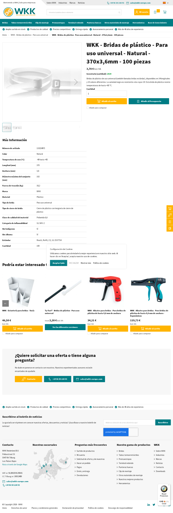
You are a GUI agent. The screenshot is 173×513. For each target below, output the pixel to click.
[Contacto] (170, 215)
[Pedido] (170, 221)
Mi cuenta (143, 12)
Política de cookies (101, 263)
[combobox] (84, 12)
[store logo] (14, 12)
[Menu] (168, 485)
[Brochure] (170, 228)
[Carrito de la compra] (170, 208)
